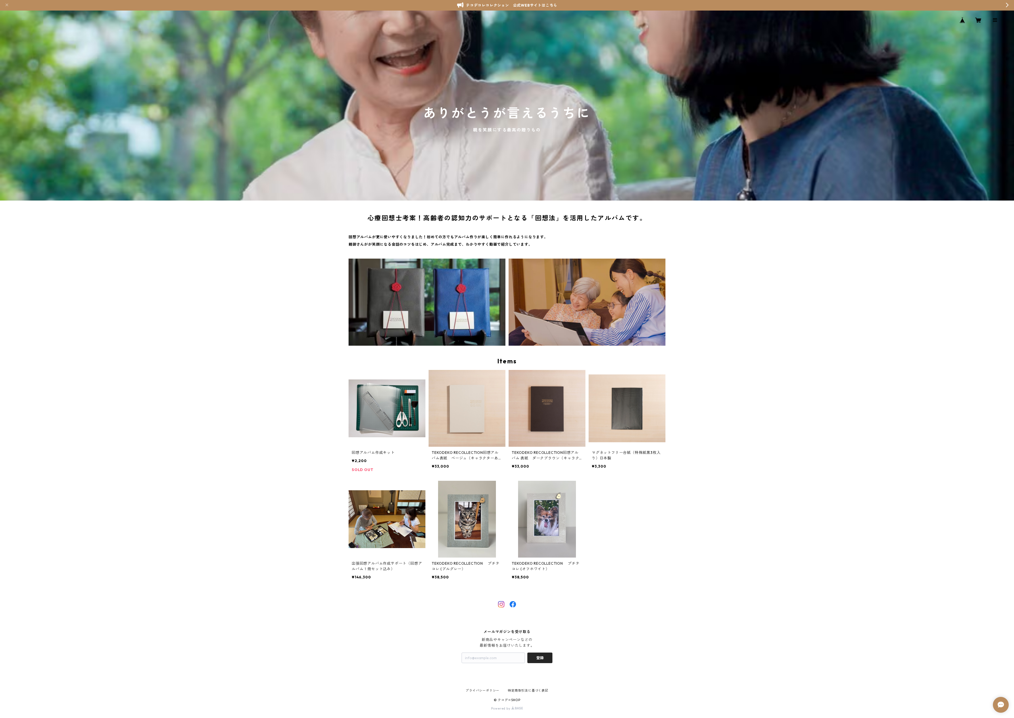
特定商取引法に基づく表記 (528, 690)
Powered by (501, 708)
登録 (540, 657)
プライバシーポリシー (482, 690)
